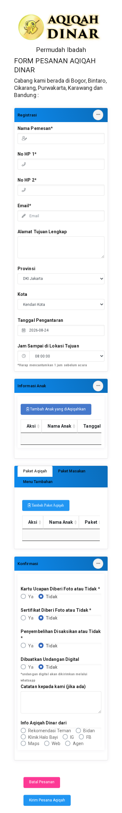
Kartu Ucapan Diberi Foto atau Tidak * (60, 588)
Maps (33, 743)
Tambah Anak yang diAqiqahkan (57, 409)
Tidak (52, 596)
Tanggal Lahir (97, 426)
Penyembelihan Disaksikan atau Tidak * (61, 635)
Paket (91, 522)
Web (56, 743)
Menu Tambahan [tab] (38, 482)
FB (88, 737)
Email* (25, 205)
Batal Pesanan (41, 782)
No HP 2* (27, 180)
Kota (22, 294)
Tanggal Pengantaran (40, 320)
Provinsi (26, 268)
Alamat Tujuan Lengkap (42, 231)
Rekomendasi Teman (49, 730)
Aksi (31, 426)
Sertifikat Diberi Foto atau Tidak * (56, 610)
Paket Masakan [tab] (71, 471)
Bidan (89, 730)
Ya (30, 596)
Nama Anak (59, 426)
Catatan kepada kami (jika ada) (53, 686)
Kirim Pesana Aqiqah (47, 800)
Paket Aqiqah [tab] (35, 471)
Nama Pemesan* (35, 128)
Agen (78, 743)
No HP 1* (27, 154)
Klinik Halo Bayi (43, 737)
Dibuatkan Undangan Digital (50, 659)
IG (72, 737)
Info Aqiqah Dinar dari (44, 722)
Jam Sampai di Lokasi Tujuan (48, 345)
